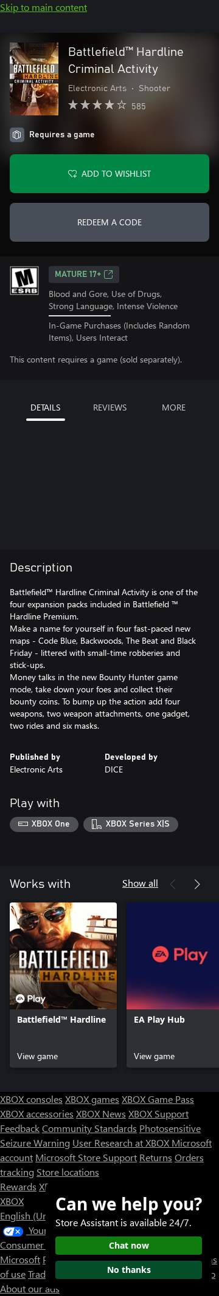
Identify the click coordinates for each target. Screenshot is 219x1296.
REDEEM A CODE (109, 222)
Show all (140, 882)
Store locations (67, 1171)
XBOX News (101, 1113)
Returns (155, 1157)
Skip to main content (43, 7)
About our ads (30, 1288)
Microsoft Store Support (86, 1157)
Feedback (20, 1128)
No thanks (129, 1269)
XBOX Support (158, 1113)
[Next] (197, 884)
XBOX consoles (31, 1099)
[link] (63, 985)
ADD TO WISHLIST (116, 173)
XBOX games (92, 1099)
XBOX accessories (37, 1113)
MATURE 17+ (78, 274)
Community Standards (89, 1128)
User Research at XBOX (122, 1142)
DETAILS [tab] (45, 407)
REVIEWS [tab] (110, 407)
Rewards (18, 1186)
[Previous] (173, 884)
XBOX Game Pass (158, 1099)
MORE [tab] (174, 407)
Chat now (129, 1245)
